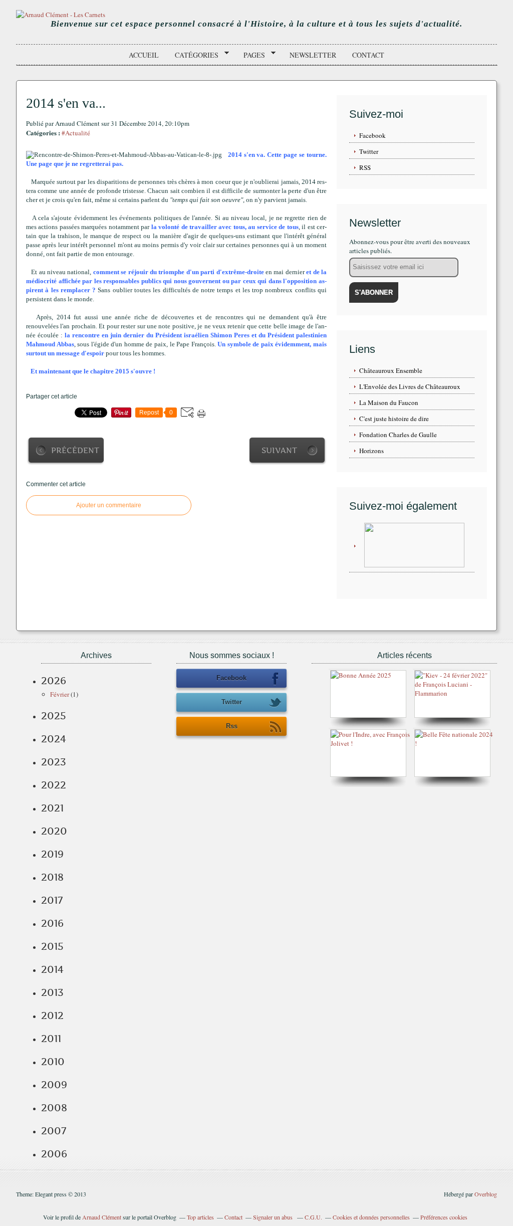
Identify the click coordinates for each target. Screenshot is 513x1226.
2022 (53, 785)
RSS (365, 167)
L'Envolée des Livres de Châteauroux (409, 386)
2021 (52, 808)
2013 (52, 992)
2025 (53, 716)
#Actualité (76, 132)
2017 (52, 900)
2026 (53, 681)
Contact (368, 55)
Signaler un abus (273, 1217)
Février (59, 694)
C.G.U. (313, 1217)
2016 (52, 923)
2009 (54, 1085)
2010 (53, 1062)
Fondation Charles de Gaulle (398, 434)
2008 (54, 1108)
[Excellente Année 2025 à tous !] (361, 675)
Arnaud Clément (101, 1217)
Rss (231, 726)
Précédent (75, 450)
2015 (52, 946)
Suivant (279, 450)
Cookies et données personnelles (371, 1217)
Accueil (144, 55)
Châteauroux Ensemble (390, 370)
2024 (53, 739)
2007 (53, 1131)
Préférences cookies (443, 1217)
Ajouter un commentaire (108, 505)
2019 (52, 854)
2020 (54, 831)
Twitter (368, 151)
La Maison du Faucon (388, 402)
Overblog (485, 1194)
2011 (51, 1039)
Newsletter (313, 55)
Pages (250, 55)
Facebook (372, 135)
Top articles (200, 1217)
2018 (52, 877)
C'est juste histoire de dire (394, 418)
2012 (52, 1015)
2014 (52, 969)
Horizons (371, 450)
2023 (53, 762)
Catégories (193, 55)
